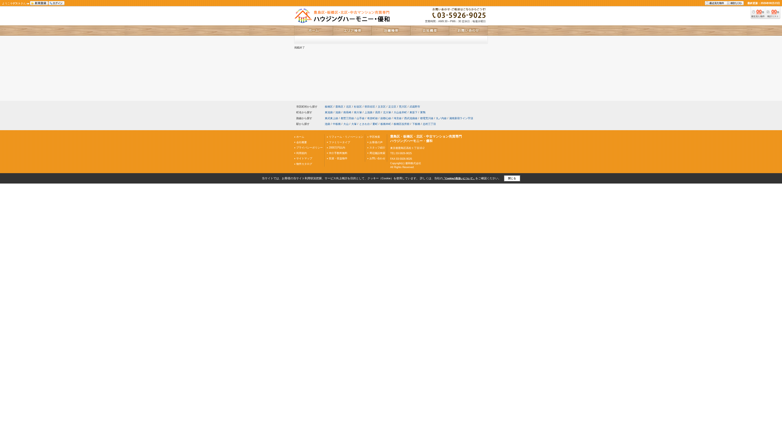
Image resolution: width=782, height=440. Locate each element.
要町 (375, 123)
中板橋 (337, 123)
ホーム (300, 136)
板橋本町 (385, 123)
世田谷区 (370, 106)
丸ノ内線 (441, 118)
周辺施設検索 (377, 153)
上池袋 (368, 112)
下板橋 (416, 123)
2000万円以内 (337, 147)
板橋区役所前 (402, 123)
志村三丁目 (429, 123)
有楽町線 (372, 118)
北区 (348, 106)
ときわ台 (364, 123)
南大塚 (358, 112)
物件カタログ (304, 163)
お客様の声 (376, 142)
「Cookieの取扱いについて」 (459, 178)
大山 (346, 123)
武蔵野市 (415, 106)
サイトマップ (304, 158)
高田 (377, 112)
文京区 (382, 106)
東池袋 (329, 112)
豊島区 (339, 106)
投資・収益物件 (338, 158)
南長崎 (347, 112)
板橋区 (329, 106)
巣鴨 (422, 112)
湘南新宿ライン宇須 (461, 118)
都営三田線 (347, 118)
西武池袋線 (410, 118)
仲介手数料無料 (338, 153)
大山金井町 (400, 112)
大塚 (354, 123)
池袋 (338, 112)
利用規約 (301, 153)
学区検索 (374, 136)
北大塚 (387, 112)
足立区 (392, 106)
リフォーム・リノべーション (346, 136)
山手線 (361, 118)
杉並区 (358, 106)
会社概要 (301, 142)
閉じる (512, 178)
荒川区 (403, 106)
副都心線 (385, 118)
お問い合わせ (377, 158)
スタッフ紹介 (377, 147)
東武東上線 (331, 118)
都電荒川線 (426, 118)
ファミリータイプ (339, 142)
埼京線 (398, 118)
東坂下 (413, 112)
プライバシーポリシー (309, 147)
